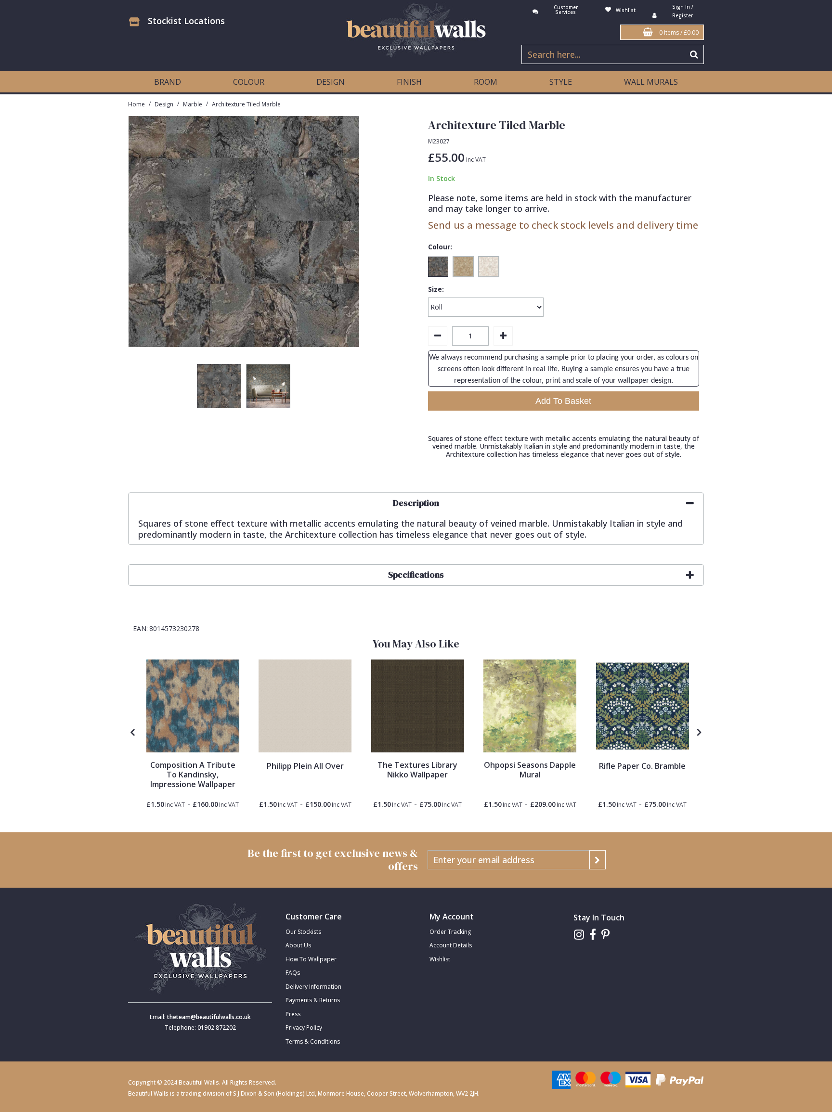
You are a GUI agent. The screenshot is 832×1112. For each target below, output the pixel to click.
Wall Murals (651, 82)
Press (293, 1014)
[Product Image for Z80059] (305, 705)
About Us (298, 945)
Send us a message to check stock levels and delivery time (563, 225)
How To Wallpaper (311, 959)
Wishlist (439, 959)
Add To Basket (563, 401)
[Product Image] (192, 705)
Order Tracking (450, 931)
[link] (579, 934)
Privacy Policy (304, 1027)
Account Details (450, 945)
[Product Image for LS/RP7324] (642, 705)
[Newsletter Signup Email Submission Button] (597, 859)
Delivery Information (313, 986)
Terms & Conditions (313, 1041)
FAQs (293, 972)
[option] (219, 388)
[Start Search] (694, 54)
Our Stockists (303, 931)
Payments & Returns (313, 1000)
